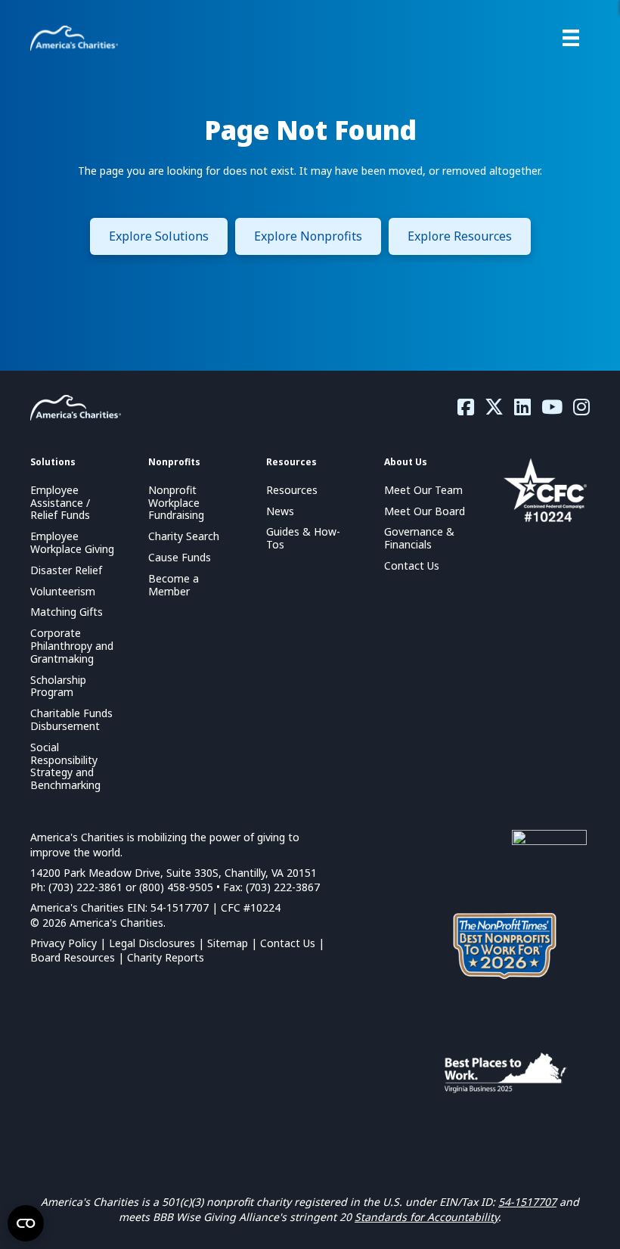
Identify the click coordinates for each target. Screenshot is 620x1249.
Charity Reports (165, 957)
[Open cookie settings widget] (26, 1223)
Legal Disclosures (152, 943)
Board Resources (72, 957)
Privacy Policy (63, 943)
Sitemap (227, 943)
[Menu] (571, 38)
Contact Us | (292, 943)
